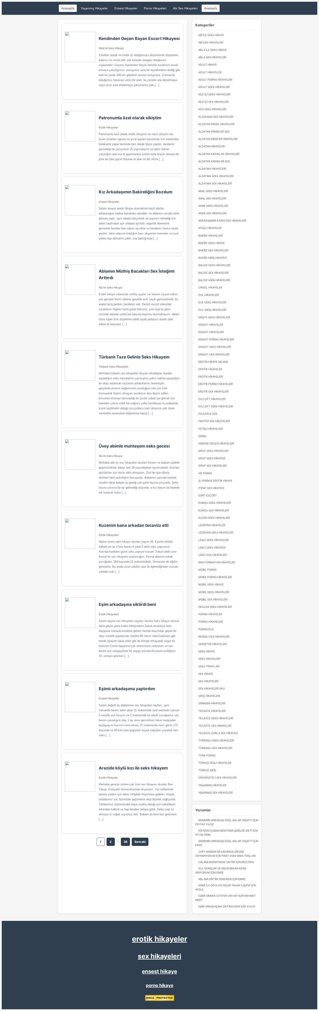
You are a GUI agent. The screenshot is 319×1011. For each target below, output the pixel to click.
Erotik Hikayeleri (109, 535)
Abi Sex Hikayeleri (185, 8)
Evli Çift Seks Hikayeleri (215, 406)
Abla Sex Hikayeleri (212, 57)
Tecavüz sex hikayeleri (214, 725)
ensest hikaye (159, 971)
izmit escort (207, 495)
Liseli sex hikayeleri (212, 555)
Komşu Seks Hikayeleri (214, 502)
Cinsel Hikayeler (210, 287)
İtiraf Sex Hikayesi (211, 488)
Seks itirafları (209, 666)
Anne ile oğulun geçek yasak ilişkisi (224, 885)
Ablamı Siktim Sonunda (215, 879)
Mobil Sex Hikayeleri (212, 599)
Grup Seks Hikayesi (211, 458)
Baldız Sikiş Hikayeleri (214, 280)
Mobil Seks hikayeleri (213, 592)
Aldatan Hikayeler (211, 146)
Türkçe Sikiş (207, 770)
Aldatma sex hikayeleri (215, 183)
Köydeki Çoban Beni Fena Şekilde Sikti (225, 830)
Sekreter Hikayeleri (212, 644)
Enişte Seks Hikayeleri (214, 317)
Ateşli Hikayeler (210, 228)
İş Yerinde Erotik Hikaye (215, 480)
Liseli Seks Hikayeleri (213, 540)
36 (125, 842)
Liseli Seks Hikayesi (211, 547)
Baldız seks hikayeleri (214, 265)
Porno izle (206, 629)
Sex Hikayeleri (208, 681)
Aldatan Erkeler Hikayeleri (217, 139)
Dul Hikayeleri (208, 295)
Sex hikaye (205, 673)
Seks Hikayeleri (209, 658)
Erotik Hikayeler (108, 127)
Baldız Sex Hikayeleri (213, 272)
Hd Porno (205, 473)
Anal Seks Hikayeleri (213, 191)
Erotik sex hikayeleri (213, 391)
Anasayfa (67, 8)
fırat (198, 845)
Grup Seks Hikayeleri (213, 450)
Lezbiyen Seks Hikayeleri (215, 532)
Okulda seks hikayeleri (215, 606)
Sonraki (140, 842)
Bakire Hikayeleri (210, 235)
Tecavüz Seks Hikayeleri (215, 718)
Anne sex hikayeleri (212, 213)
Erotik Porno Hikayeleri (215, 384)
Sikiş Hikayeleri (209, 696)
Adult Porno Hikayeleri (215, 79)
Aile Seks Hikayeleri (212, 109)
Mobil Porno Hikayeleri (215, 577)
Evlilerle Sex (207, 413)
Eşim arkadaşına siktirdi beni (219, 906)
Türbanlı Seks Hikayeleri (113, 366)
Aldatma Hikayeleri (212, 168)
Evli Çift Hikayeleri (211, 399)
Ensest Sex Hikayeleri (213, 354)
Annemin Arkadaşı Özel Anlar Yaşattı (225, 820)
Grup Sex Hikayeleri (212, 465)
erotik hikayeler (159, 938)
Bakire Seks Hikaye (211, 243)
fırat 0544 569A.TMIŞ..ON (239, 855)
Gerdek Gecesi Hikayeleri (216, 443)
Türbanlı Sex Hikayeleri (215, 748)
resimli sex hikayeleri (213, 636)
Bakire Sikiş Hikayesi (212, 257)
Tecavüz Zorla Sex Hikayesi (218, 733)
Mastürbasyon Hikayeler (216, 562)
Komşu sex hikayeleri (213, 510)
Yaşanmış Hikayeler (94, 8)
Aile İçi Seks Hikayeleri (214, 94)
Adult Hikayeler (210, 72)
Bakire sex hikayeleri (213, 250)
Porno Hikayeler (210, 614)
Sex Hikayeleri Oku (211, 688)
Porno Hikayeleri (155, 8)
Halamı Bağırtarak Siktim (216, 862)
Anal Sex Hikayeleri (212, 198)
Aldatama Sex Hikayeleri (215, 116)
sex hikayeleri (159, 956)
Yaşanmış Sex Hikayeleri (215, 792)
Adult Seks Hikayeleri (214, 87)
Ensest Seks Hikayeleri (214, 346)
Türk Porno (206, 755)
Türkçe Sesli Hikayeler (214, 762)
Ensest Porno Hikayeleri (216, 339)
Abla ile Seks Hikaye (111, 48)
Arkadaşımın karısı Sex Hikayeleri (222, 220)
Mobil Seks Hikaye (211, 584)
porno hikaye (159, 985)
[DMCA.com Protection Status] (159, 1000)
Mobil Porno (207, 569)
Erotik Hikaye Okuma (213, 361)
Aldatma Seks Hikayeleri (215, 176)
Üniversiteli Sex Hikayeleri (217, 777)
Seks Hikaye (206, 651)
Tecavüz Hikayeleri (212, 711)
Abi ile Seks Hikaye (110, 287)
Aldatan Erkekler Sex (214, 131)
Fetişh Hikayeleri (210, 428)
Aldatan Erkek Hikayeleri (216, 124)
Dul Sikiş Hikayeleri (212, 310)
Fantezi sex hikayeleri (214, 421)
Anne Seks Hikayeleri (213, 205)
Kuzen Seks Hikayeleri (214, 517)
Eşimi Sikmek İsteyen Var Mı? (218, 895)
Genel (202, 436)
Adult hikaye (207, 64)
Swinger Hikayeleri (211, 703)
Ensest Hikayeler (125, 8)
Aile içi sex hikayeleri (213, 101)
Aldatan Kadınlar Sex (214, 161)
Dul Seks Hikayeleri (212, 302)
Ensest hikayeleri (211, 332)
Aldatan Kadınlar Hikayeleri (218, 154)
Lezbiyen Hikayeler (211, 525)
